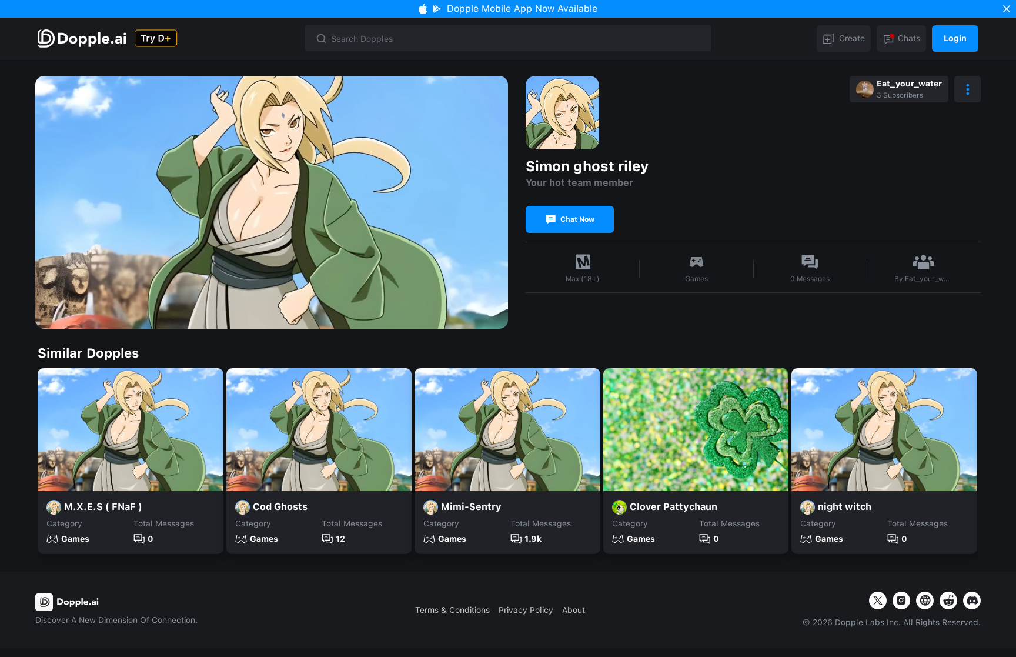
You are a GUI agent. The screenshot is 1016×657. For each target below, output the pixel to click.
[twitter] (878, 600)
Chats (909, 38)
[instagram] (901, 600)
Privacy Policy (526, 610)
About (573, 610)
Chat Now (577, 219)
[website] (925, 600)
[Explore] (83, 38)
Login (955, 38)
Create (852, 38)
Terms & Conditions (452, 610)
